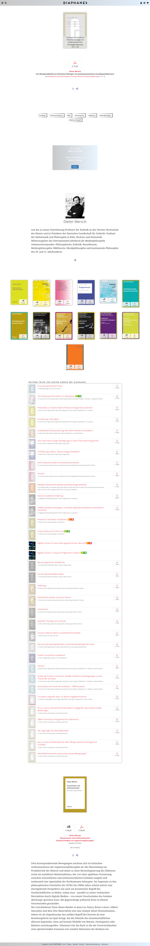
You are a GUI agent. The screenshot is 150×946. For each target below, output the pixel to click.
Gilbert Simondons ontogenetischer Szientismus (58, 719)
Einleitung (42, 585)
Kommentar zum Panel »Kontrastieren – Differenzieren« (61, 686)
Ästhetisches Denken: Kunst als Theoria (54, 597)
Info (64, 944)
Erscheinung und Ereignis (48, 419)
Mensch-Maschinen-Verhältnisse (51, 562)
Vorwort (41, 473)
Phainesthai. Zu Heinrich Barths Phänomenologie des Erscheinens (65, 408)
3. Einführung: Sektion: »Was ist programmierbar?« (59, 451)
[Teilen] (76, 89)
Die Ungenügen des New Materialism (53, 730)
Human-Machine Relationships (50, 574)
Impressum (104, 944)
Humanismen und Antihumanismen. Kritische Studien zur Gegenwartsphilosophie (73, 76)
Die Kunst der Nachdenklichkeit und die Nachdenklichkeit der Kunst (66, 644)
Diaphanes (75, 2)
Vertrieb (75, 944)
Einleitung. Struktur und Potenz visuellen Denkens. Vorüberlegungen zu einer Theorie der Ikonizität (70, 677)
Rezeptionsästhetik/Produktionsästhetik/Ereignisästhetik (62, 485)
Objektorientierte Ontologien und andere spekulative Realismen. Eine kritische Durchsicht (71, 509)
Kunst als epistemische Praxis (50, 386)
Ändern (75, 167)
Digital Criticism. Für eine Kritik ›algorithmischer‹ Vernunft (62, 543)
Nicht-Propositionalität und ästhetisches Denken (58, 462)
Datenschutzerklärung (93, 944)
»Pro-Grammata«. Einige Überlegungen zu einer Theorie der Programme (68, 441)
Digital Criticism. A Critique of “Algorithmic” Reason (59, 553)
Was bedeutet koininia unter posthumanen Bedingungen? (62, 753)
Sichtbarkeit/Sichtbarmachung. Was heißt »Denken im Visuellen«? (65, 430)
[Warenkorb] (148, 3)
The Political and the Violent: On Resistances (56, 396)
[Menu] (2, 3)
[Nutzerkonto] (141, 3)
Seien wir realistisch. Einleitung (50, 496)
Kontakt (81, 944)
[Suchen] (6, 3)
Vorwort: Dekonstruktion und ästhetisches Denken (59, 633)
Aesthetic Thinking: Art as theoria (52, 621)
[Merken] (73, 89)
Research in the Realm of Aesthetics (53, 519)
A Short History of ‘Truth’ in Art (50, 531)
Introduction (43, 609)
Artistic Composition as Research (51, 655)
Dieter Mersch (75, 71)
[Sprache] (144, 3)
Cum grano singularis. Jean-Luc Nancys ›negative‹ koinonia (62, 696)
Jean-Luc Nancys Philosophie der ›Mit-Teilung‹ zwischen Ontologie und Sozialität (67, 743)
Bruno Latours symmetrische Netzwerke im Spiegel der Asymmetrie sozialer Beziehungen (70, 709)
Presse (69, 944)
